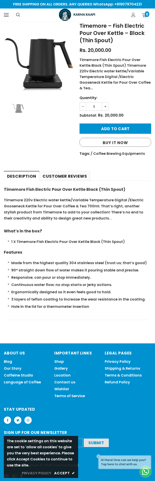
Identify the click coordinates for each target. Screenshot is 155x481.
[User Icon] (133, 15)
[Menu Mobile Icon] (6, 15)
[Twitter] (17, 420)
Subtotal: (88, 115)
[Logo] (77, 15)
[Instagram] (28, 420)
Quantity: (88, 97)
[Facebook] (7, 420)
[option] (39, 59)
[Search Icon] (18, 15)
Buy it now (115, 143)
